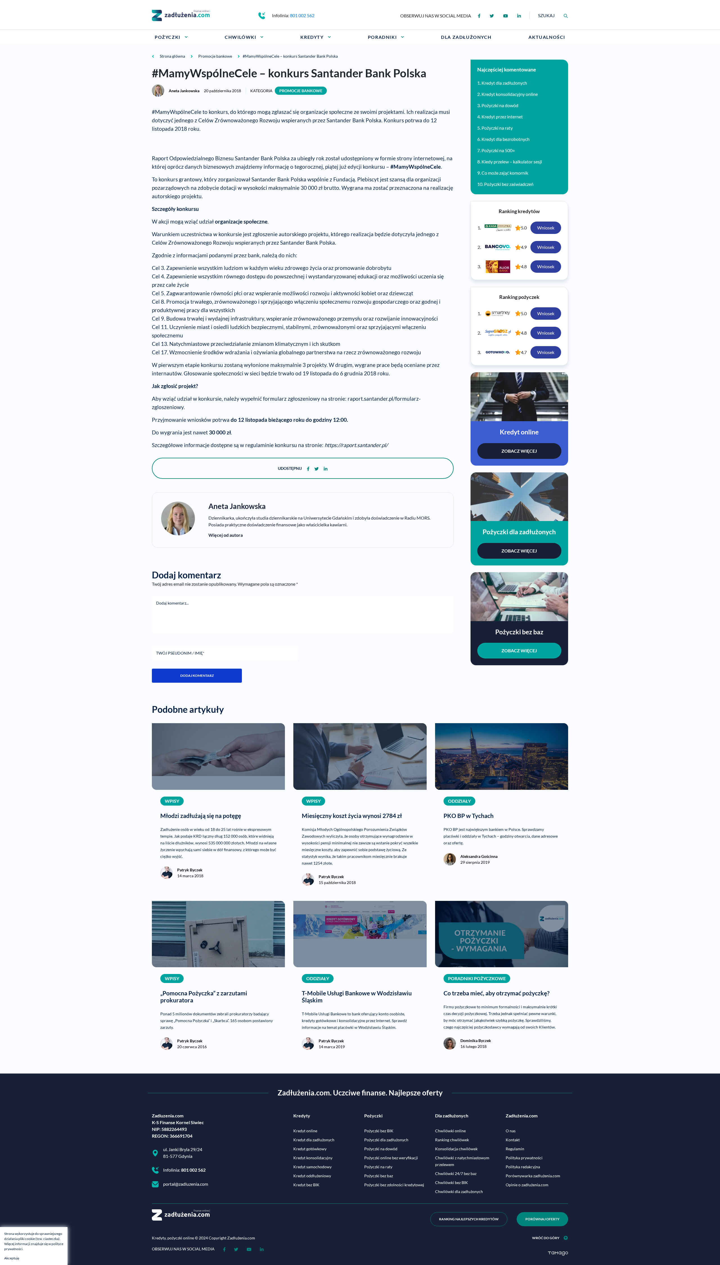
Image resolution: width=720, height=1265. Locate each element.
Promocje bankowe (300, 90)
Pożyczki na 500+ (498, 150)
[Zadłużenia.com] (181, 14)
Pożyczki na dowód (500, 105)
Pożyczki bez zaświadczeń (509, 184)
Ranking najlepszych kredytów (469, 1219)
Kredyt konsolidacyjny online (510, 94)
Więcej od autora (225, 535)
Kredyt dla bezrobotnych (506, 139)
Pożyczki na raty (497, 127)
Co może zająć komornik (505, 172)
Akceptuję (11, 1258)
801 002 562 (302, 15)
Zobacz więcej (519, 451)
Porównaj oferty (542, 1219)
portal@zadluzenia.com (185, 1184)
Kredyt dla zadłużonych (504, 82)
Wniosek (545, 227)
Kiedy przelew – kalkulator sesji (512, 161)
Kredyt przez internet (502, 116)
